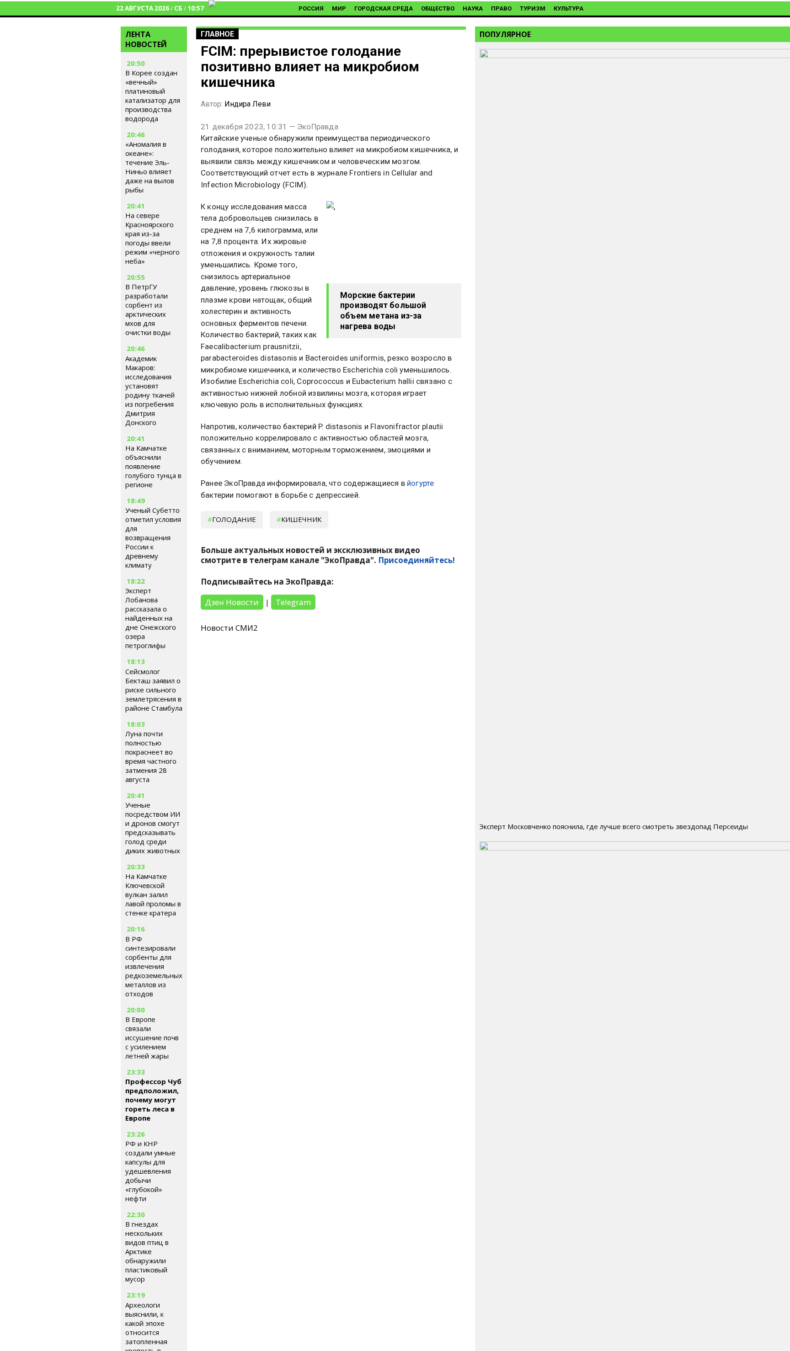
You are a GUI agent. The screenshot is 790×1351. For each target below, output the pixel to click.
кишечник (301, 519)
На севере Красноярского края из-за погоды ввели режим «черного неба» (152, 238)
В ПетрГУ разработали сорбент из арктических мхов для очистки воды (148, 309)
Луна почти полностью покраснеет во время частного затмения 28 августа (150, 756)
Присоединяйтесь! (416, 560)
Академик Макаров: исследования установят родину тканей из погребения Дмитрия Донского (150, 390)
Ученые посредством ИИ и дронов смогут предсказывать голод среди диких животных (152, 827)
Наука (473, 8)
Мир (339, 8)
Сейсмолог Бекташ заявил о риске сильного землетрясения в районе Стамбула (153, 690)
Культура (568, 8)
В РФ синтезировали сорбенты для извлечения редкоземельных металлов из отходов (153, 966)
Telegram (293, 602)
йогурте (420, 483)
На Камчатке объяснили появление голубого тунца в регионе (153, 466)
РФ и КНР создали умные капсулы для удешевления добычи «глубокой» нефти (150, 1171)
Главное (217, 34)
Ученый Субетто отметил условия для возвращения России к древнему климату (153, 537)
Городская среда (383, 8)
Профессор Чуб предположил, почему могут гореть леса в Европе (153, 1099)
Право (501, 8)
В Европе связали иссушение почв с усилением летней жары (152, 1037)
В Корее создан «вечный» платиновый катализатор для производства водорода (152, 95)
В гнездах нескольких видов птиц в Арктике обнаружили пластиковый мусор (147, 1251)
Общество (437, 8)
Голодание (234, 519)
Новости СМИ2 (229, 627)
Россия (311, 8)
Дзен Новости (232, 602)
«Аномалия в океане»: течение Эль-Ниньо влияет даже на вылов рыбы (149, 166)
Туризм (532, 8)
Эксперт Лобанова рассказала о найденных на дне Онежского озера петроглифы (150, 618)
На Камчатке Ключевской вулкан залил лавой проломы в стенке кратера (153, 894)
